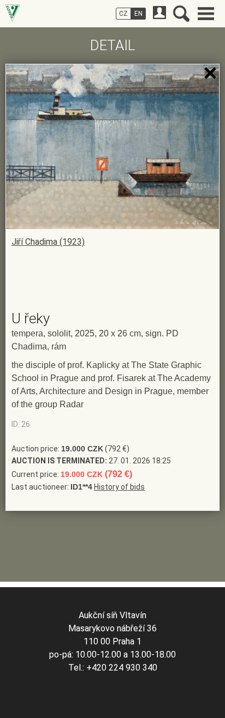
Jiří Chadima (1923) (48, 242)
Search (181, 13)
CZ (123, 13)
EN (138, 13)
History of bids (119, 486)
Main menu (206, 13)
